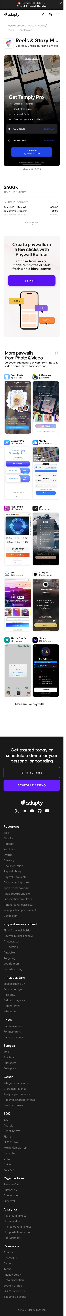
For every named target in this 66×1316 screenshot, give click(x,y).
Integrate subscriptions (18, 1083)
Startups (9, 1057)
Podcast (9, 843)
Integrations (11, 1011)
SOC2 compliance (15, 1291)
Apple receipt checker (17, 893)
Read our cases (13, 1105)
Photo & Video (36, 25)
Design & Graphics (27, 46)
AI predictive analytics (17, 1226)
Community (11, 915)
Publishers (10, 1063)
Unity (7, 1158)
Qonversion (11, 1195)
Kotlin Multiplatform (16, 1147)
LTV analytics (12, 1221)
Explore (31, 280)
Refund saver (12, 1006)
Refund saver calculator (18, 904)
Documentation (13, 866)
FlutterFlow (11, 1142)
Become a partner (15, 1296)
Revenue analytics (15, 1215)
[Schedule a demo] (50, 14)
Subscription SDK (14, 983)
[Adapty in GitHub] (39, 811)
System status (13, 1285)
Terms (7, 1269)
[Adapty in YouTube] (47, 811)
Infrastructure (14, 977)
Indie (7, 1052)
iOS (6, 1120)
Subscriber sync (13, 989)
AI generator (11, 941)
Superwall (9, 1201)
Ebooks (8, 838)
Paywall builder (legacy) (18, 936)
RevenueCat (11, 1184)
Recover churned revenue (20, 1099)
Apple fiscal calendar (16, 888)
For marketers (12, 1031)
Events (8, 854)
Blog (6, 832)
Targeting (9, 958)
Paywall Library (16, 25)
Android (8, 1125)
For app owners (13, 1037)
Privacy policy (12, 1274)
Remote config (13, 969)
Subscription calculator (18, 899)
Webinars (9, 849)
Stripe (7, 1164)
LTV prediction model (17, 1232)
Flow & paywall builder (17, 930)
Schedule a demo (32, 785)
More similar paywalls (29, 703)
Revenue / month (16, 192)
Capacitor (10, 1153)
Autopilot (9, 952)
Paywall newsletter (15, 877)
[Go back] (5, 26)
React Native (12, 1131)
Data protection (14, 1280)
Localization (11, 963)
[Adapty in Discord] (32, 811)
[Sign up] (42, 14)
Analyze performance (17, 1094)
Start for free (31, 772)
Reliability (9, 994)
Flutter (8, 1136)
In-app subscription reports (21, 910)
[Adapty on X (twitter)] (17, 811)
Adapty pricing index (16, 882)
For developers (13, 1026)
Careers (8, 1263)
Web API (9, 1169)
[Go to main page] (11, 14)
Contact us (11, 1258)
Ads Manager (12, 1237)
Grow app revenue (15, 1088)
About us (9, 1252)
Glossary (9, 860)
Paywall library (12, 871)
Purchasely (10, 1190)
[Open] (57, 14)
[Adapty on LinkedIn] (24, 811)
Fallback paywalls (14, 1000)
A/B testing (11, 947)
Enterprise (10, 1068)
